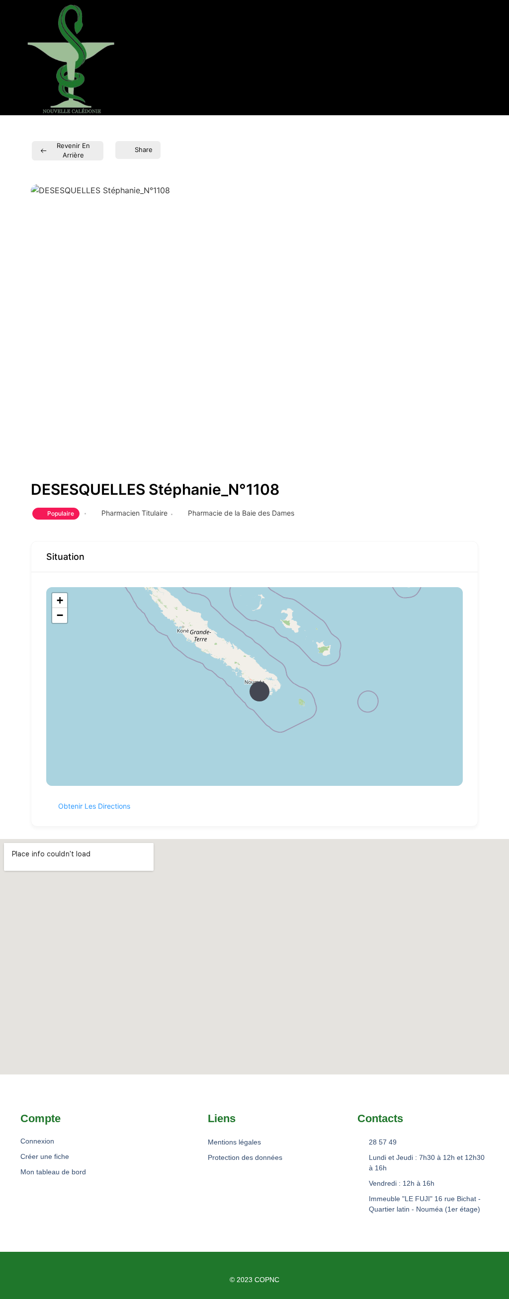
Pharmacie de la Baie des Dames (241, 513)
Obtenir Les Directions (94, 806)
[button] (174, 57)
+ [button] (60, 600)
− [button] (60, 615)
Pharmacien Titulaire (134, 513)
